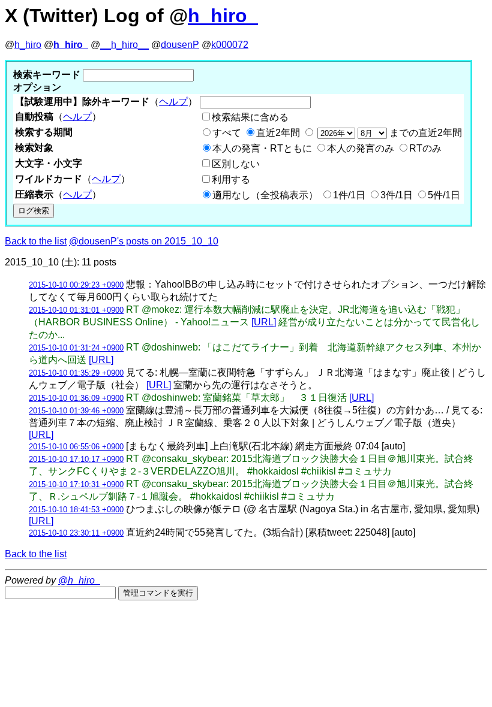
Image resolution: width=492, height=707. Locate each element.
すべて (226, 133)
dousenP (180, 45)
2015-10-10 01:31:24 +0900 (76, 347)
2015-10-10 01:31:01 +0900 (76, 310)
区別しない (236, 164)
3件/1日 (396, 195)
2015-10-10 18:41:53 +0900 (76, 509)
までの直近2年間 (424, 133)
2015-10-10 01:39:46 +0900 (76, 410)
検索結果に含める (250, 117)
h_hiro (27, 45)
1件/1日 (349, 195)
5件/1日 (444, 195)
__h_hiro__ (124, 45)
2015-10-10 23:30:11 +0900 (76, 532)
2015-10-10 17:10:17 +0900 (76, 459)
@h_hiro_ (79, 580)
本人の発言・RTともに (262, 148)
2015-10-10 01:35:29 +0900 (76, 372)
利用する (231, 179)
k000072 (229, 45)
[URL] (263, 322)
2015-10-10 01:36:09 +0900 (76, 398)
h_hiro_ (223, 15)
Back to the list (36, 241)
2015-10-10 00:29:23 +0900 (76, 284)
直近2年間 (278, 133)
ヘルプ (173, 101)
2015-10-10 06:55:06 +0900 (76, 446)
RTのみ (425, 148)
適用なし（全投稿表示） (265, 195)
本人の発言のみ (360, 148)
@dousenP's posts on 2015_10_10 (143, 241)
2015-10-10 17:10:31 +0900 (76, 484)
